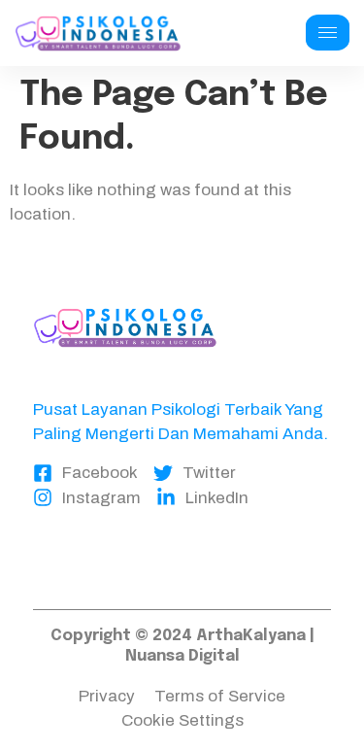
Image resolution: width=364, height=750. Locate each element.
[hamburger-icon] (327, 33)
